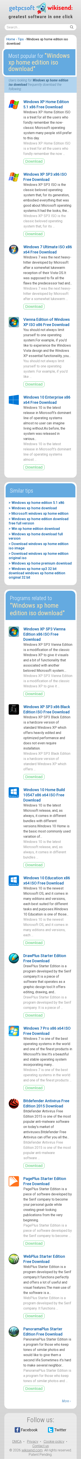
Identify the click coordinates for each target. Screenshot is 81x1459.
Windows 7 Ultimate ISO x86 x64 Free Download (47, 249)
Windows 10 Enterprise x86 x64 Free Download (46, 400)
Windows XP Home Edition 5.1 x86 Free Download (46, 104)
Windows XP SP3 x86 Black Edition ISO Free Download (46, 709)
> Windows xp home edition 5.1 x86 (36, 503)
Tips (21, 39)
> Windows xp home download (33, 508)
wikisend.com (32, 1450)
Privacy (32, 1442)
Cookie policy (54, 1442)
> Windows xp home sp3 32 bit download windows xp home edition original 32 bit (37, 573)
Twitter (60, 1430)
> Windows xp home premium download (40, 563)
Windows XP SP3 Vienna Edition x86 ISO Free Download (44, 634)
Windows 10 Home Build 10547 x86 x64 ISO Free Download (44, 794)
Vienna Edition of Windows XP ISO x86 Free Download (46, 322)
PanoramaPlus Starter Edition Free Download (42, 1331)
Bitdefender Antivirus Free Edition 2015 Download (46, 1103)
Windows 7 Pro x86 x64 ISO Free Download (47, 1031)
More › (66, 1401)
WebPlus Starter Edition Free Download (44, 1259)
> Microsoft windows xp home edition (38, 513)
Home (10, 39)
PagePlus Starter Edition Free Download (44, 1181)
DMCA (17, 1442)
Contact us (40, 1446)
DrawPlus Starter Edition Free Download (44, 958)
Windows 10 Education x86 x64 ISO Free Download (46, 880)
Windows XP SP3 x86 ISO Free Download (45, 177)
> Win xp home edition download (34, 529)
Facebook (29, 1430)
